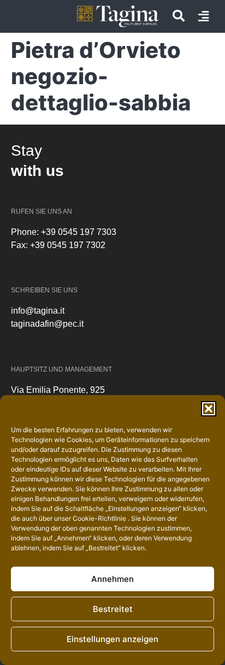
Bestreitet (113, 609)
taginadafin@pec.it (47, 323)
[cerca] (179, 16)
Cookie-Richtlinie (100, 518)
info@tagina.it (37, 310)
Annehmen (112, 579)
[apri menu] (203, 16)
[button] (208, 408)
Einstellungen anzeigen (112, 639)
